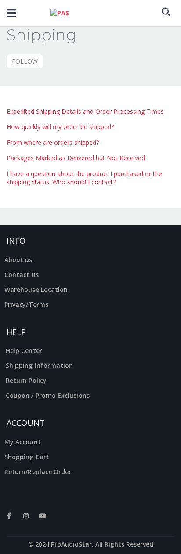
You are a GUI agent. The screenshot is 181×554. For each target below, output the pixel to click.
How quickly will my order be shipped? (60, 126)
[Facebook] (9, 520)
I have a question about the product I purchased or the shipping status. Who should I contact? (84, 178)
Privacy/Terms (26, 304)
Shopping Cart (26, 457)
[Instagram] (25, 520)
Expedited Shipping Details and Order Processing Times (85, 111)
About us (18, 259)
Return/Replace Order (37, 472)
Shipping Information (39, 365)
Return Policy (26, 380)
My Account (22, 442)
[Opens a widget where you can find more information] (169, 546)
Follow (25, 61)
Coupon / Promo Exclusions (48, 395)
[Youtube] (42, 520)
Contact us (21, 274)
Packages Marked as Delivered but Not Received (76, 158)
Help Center (24, 350)
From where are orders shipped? (53, 142)
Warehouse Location (36, 289)
